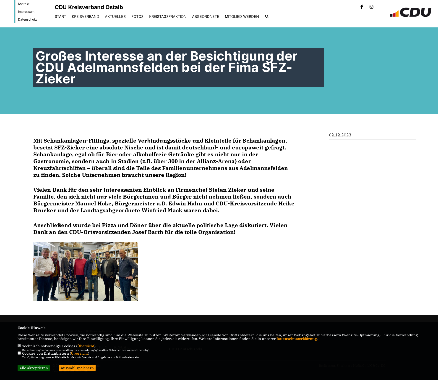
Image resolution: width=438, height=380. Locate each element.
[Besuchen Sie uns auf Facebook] (362, 7)
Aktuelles (115, 16)
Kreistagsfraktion (167, 16)
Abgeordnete (205, 16)
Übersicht (85, 346)
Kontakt (23, 4)
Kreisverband (85, 16)
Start (60, 16)
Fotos (137, 16)
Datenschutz (27, 19)
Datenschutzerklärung (296, 338)
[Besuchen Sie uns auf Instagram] (371, 7)
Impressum (26, 11)
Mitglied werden (242, 16)
